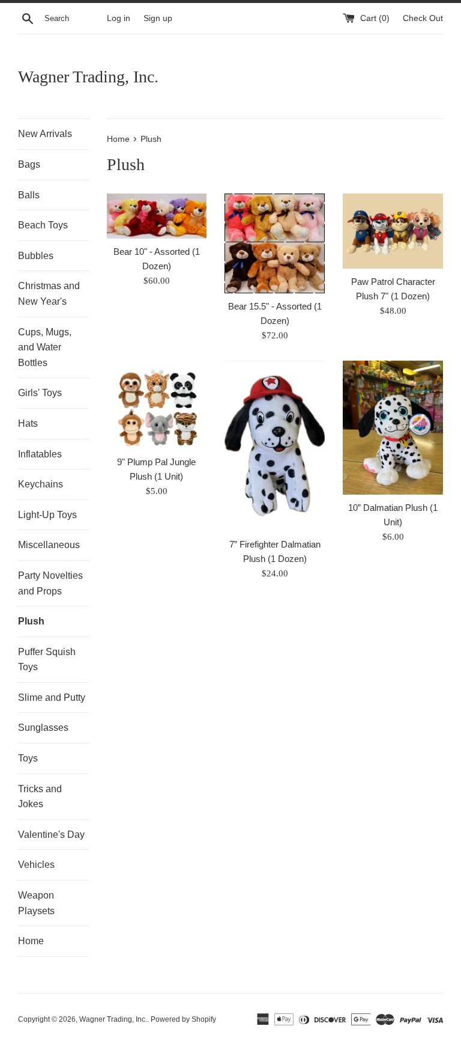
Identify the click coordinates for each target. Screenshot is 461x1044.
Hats (28, 423)
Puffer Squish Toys (47, 660)
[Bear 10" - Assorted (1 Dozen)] (157, 216)
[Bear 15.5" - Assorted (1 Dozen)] (274, 244)
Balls (29, 195)
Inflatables (40, 454)
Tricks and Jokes (40, 797)
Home (31, 941)
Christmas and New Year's (49, 294)
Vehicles (36, 864)
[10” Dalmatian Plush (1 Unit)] (393, 427)
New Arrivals (45, 134)
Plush (31, 621)
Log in (118, 18)
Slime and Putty (51, 697)
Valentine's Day (51, 834)
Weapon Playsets (36, 903)
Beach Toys (43, 225)
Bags (29, 164)
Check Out (423, 18)
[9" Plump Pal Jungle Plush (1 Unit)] (157, 404)
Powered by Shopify (183, 1019)
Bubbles (35, 256)
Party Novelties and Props (50, 583)
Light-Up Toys (47, 515)
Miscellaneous (49, 545)
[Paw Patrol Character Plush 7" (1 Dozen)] (393, 231)
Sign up (157, 18)
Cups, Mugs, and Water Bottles (44, 347)
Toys (28, 758)
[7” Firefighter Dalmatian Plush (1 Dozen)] (274, 446)
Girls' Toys (40, 393)
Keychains (40, 484)
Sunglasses (43, 727)
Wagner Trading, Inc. (88, 76)
